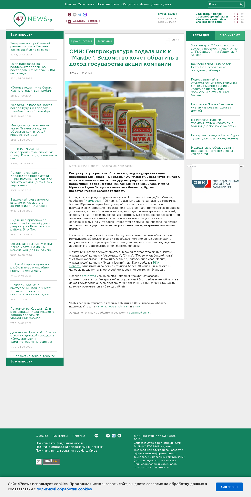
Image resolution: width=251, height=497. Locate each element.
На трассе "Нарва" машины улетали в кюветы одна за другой (212, 107)
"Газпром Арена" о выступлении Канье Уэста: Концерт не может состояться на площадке (30, 292)
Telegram (113, 435)
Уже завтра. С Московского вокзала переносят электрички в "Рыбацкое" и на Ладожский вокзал (214, 50)
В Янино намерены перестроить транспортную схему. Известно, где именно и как (33, 156)
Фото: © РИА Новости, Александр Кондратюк (101, 166)
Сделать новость (85, 21)
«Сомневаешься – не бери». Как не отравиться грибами (31, 91)
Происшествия (108, 4)
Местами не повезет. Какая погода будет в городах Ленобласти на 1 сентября (31, 110)
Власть (70, 4)
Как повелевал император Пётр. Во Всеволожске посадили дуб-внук (211, 67)
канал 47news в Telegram (112, 307)
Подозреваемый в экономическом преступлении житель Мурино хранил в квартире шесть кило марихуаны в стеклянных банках (214, 87)
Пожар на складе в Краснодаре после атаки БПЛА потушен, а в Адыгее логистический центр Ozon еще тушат (31, 182)
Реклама (78, 436)
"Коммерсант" (94, 201)
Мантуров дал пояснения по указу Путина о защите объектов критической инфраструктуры (32, 132)
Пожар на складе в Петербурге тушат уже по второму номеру (215, 137)
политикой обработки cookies (64, 489)
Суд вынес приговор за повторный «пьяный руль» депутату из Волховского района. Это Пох (30, 227)
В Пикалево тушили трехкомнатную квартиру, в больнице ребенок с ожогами (213, 123)
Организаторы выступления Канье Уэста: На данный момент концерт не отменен (32, 249)
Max (119, 435)
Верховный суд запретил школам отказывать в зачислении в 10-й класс (29, 205)
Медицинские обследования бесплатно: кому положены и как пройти (213, 150)
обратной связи (139, 313)
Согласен (229, 487)
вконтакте (74, 14)
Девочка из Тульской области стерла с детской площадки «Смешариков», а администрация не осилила (33, 339)
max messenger (85, 14)
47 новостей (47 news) (152, 436)
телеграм (80, 14)
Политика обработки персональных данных (69, 447)
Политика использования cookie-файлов (66, 450)
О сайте (42, 436)
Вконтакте (108, 435)
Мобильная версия (69, 14)
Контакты (60, 436)
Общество (129, 4)
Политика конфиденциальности (60, 443)
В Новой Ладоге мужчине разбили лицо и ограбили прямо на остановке (29, 270)
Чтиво (144, 4)
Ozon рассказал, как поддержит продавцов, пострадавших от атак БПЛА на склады (32, 71)
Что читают (230, 35)
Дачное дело (161, 4)
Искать (241, 4)
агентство (89, 276)
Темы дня (200, 35)
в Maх (136, 307)
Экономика (86, 4)
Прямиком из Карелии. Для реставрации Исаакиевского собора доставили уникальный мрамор (32, 315)
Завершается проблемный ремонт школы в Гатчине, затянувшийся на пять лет (30, 49)
